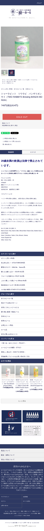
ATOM (28, 515)
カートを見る (26, 501)
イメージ (33, 152)
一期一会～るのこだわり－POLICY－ (13, 343)
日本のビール (10, 83)
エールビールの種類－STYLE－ (11, 347)
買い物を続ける (7, 144)
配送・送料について (26, 511)
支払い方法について (14, 511)
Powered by (11, 526)
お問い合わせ (4, 505)
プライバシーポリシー (23, 513)
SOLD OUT (22, 116)
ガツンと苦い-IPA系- (12, 79)
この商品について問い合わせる (12, 141)
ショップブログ (18, 515)
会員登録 (25, 496)
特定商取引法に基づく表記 (10, 125)
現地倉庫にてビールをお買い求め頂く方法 (15, 356)
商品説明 (11, 152)
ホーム (3, 79)
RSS (24, 515)
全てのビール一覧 (11, 81)
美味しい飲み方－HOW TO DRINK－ (13, 352)
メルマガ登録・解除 (35, 513)
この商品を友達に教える (10, 138)
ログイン (3, 501)
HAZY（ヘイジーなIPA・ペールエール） (28, 79)
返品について (6, 123)
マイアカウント (5, 496)
